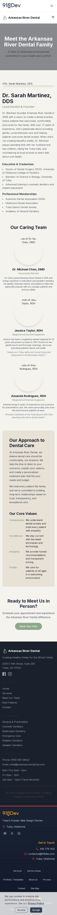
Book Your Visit (28, 626)
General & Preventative (15, 721)
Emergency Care (11, 735)
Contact (6, 707)
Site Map (35, 888)
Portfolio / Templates (13, 879)
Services (7, 693)
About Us (33, 879)
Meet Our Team (11, 697)
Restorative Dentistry (13, 731)
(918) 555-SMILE (20, 759)
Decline (21, 910)
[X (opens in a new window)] (12, 833)
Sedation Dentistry (12, 745)
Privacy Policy (36, 903)
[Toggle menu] (52, 6)
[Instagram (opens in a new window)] (19, 833)
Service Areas (34, 871)
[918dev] (11, 6)
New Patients (9, 702)
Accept (36, 910)
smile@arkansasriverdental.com (27, 764)
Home (5, 688)
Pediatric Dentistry (12, 740)
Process (47, 879)
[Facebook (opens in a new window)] (5, 833)
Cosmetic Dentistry (12, 726)
